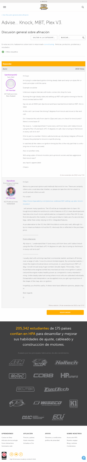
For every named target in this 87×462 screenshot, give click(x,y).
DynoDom (11, 181)
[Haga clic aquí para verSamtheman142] (11, 84)
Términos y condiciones (53, 437)
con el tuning (49, 44)
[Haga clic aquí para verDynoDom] (11, 192)
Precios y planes (28, 437)
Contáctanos (71, 446)
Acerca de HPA (72, 437)
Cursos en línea (7, 437)
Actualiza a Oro (28, 443)
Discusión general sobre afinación (17, 15)
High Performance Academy (44, 7)
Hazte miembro (28, 440)
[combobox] (44, 37)
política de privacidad (52, 440)
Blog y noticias (72, 443)
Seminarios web (7, 446)
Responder (7, 64)
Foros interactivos (8, 443)
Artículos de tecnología (10, 440)
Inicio (44, 2)
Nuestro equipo (72, 440)
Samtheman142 (11, 75)
